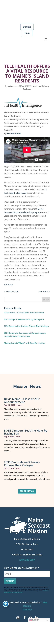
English (35, 620)
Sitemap (27, 609)
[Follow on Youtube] (30, 618)
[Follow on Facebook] (25, 618)
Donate (27, 26)
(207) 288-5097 (27, 559)
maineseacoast (14, 86)
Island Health (38, 86)
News (46, 86)
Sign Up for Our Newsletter (21, 568)
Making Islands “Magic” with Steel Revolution (24, 343)
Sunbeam (27, 89)
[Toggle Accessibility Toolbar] (6, 604)
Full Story (8, 284)
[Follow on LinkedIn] (36, 618)
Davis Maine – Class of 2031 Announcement (24, 312)
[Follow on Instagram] (18, 618)
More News (27, 491)
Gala (27, 32)
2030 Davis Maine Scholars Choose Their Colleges (26, 326)
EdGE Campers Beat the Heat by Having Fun (24, 319)
